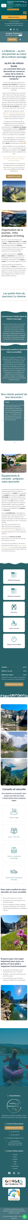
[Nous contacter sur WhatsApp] (25, 1217)
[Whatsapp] (17, 29)
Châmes (9, 148)
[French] (26, 2)
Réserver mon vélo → (14, 17)
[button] (20, 39)
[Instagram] (14, 29)
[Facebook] (11, 29)
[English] (24, 2)
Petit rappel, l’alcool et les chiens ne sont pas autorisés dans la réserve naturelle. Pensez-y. (14, 158)
